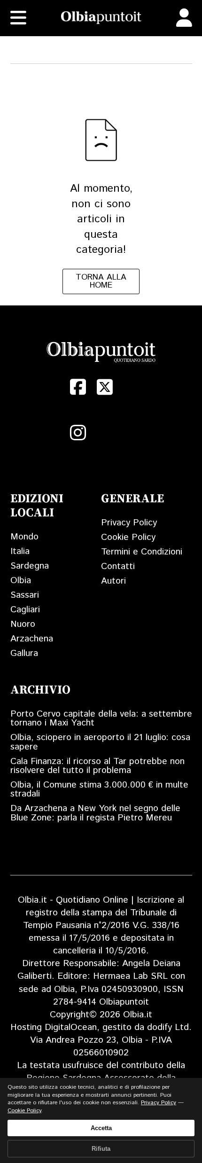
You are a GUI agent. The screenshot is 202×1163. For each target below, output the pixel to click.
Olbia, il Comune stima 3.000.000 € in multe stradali (99, 789)
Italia (20, 551)
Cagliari (25, 609)
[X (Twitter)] (105, 387)
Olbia (20, 580)
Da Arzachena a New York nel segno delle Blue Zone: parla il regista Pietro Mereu (95, 813)
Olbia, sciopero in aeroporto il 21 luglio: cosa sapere (100, 742)
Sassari (24, 595)
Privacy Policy (129, 522)
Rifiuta (101, 1148)
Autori (113, 581)
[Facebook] (78, 387)
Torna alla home (101, 281)
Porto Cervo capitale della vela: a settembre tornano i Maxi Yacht (101, 718)
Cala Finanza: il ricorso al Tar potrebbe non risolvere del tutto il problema (97, 766)
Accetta (101, 1128)
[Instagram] (78, 433)
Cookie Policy (128, 537)
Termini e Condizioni (141, 552)
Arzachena (31, 638)
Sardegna (29, 566)
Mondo (24, 537)
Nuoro (22, 624)
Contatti (118, 566)
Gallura (24, 653)
